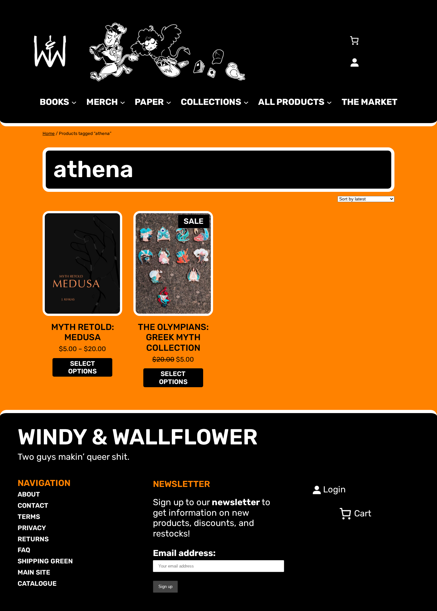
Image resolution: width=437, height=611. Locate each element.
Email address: (184, 553)
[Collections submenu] (246, 102)
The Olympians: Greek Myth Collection (173, 337)
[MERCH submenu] (122, 102)
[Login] (354, 62)
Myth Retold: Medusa (82, 332)
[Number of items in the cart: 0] (354, 40)
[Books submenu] (73, 102)
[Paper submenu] (168, 102)
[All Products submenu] (329, 102)
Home (49, 133)
